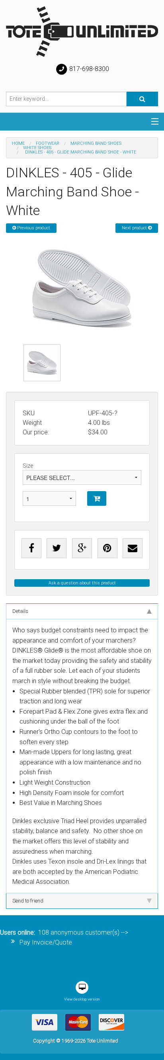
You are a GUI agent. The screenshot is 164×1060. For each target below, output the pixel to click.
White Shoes (37, 147)
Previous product (33, 227)
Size (28, 466)
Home (18, 143)
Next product (135, 227)
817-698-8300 (88, 69)
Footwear (47, 143)
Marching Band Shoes (95, 143)
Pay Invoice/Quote (46, 942)
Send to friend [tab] (27, 901)
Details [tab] (20, 611)
